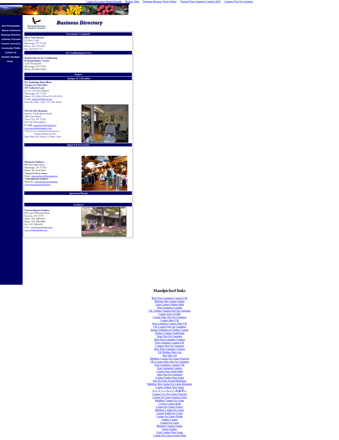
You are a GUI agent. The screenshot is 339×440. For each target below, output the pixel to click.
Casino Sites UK (169, 320)
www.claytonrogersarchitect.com (36, 230)
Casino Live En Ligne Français (169, 394)
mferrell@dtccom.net (42, 99)
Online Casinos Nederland (169, 333)
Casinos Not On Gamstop (169, 345)
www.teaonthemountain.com (38, 128)
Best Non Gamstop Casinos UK (170, 298)
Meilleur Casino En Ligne (169, 400)
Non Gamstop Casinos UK (169, 364)
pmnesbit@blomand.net (44, 125)
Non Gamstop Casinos (169, 307)
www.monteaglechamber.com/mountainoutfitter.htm (41, 183)
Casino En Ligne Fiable (169, 416)
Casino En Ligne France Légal (169, 397)
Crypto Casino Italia (169, 403)
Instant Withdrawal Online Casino (169, 329)
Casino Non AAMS (169, 313)
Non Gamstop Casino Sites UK (169, 323)
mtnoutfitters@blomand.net (44, 176)
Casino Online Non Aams (169, 377)
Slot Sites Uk (169, 355)
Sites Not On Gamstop (169, 374)
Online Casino (170, 419)
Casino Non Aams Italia (169, 371)
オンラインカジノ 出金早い (169, 390)
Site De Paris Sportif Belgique (169, 380)
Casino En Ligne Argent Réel (169, 435)
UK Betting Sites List (169, 352)
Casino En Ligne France (169, 406)
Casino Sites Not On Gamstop (169, 317)
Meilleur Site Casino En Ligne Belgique (169, 384)
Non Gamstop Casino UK (169, 342)
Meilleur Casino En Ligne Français (169, 358)
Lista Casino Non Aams (169, 432)
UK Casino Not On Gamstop (169, 326)
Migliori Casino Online (169, 425)
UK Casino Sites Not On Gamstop (169, 361)
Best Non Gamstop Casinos (169, 339)
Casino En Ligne (169, 422)
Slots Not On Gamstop (169, 336)
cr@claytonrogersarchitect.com (41, 227)
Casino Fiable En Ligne (169, 413)
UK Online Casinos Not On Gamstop (169, 310)
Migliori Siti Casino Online (169, 301)
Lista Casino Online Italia (169, 304)
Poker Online (169, 429)
